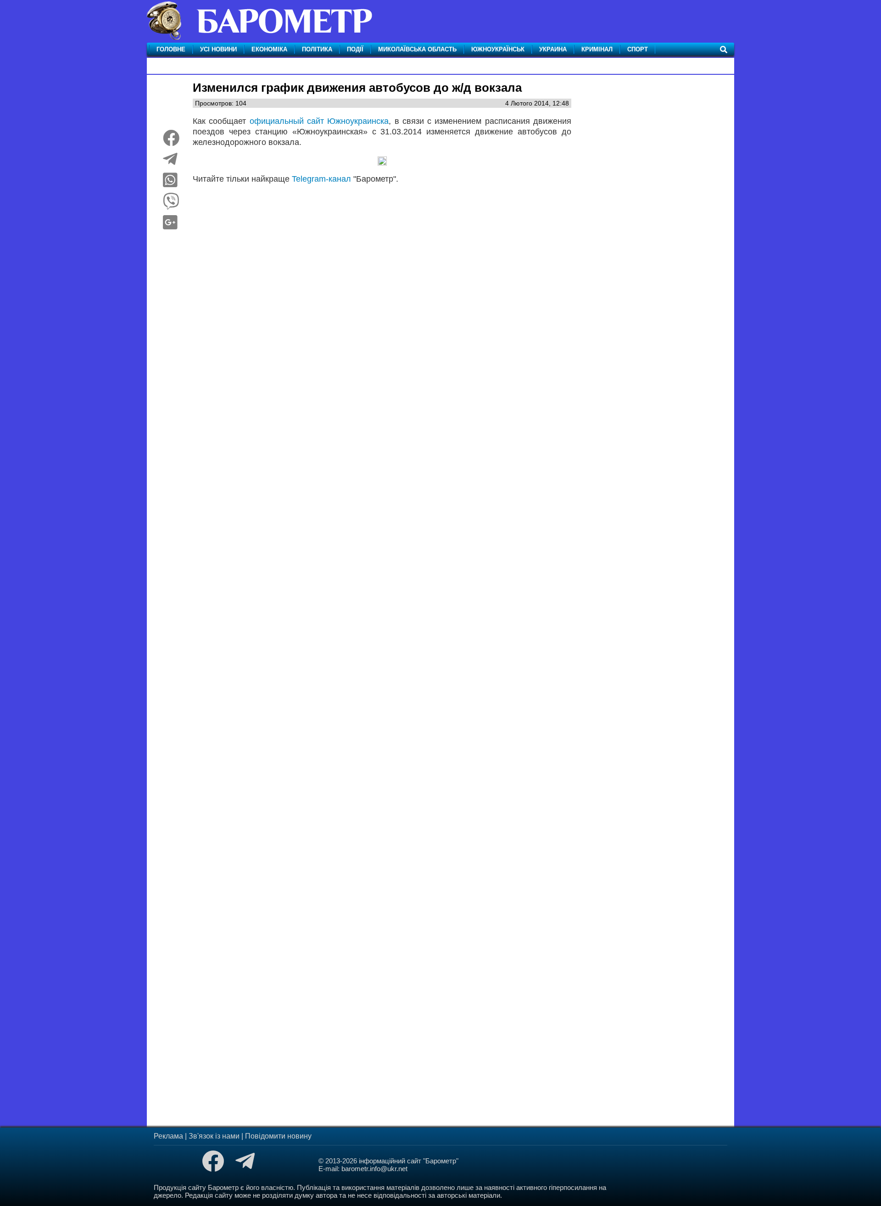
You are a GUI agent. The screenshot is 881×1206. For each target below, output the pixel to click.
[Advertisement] (382, 306)
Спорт (637, 49)
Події (355, 49)
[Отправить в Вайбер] (171, 204)
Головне (170, 49)
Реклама (168, 1136)
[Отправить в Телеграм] (170, 162)
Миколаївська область (417, 49)
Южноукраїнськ (497, 49)
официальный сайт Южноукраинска (319, 121)
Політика (317, 49)
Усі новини (218, 49)
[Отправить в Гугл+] (170, 225)
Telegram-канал (321, 178)
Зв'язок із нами (214, 1136)
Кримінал (597, 49)
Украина (553, 49)
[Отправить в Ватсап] (170, 183)
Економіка (269, 49)
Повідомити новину (278, 1136)
